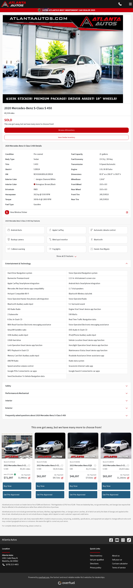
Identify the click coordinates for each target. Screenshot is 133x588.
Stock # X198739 (108, 462)
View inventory (96, 555)
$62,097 (41, 476)
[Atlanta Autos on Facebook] (110, 540)
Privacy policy (95, 567)
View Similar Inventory (66, 137)
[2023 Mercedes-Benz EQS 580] (83, 446)
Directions (94, 563)
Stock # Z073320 (9, 462)
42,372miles (91, 469)
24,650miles (124, 469)
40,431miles (25, 469)
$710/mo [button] (91, 476)
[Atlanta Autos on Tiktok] (128, 540)
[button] (120, 4)
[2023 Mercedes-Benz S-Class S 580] (116, 446)
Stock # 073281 (42, 462)
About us (116, 555)
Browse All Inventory (67, 130)
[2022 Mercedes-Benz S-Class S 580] (17, 446)
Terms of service (119, 567)
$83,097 (107, 476)
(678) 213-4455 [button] (12, 564)
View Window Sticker (18, 212)
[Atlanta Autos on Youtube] (116, 540)
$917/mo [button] (58, 476)
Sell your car (117, 559)
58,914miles (58, 469)
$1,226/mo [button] (123, 476)
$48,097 (74, 476)
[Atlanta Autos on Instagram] (122, 540)
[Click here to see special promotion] (66, 10)
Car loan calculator (120, 563)
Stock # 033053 (75, 462)
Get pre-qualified (97, 559)
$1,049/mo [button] (24, 476)
